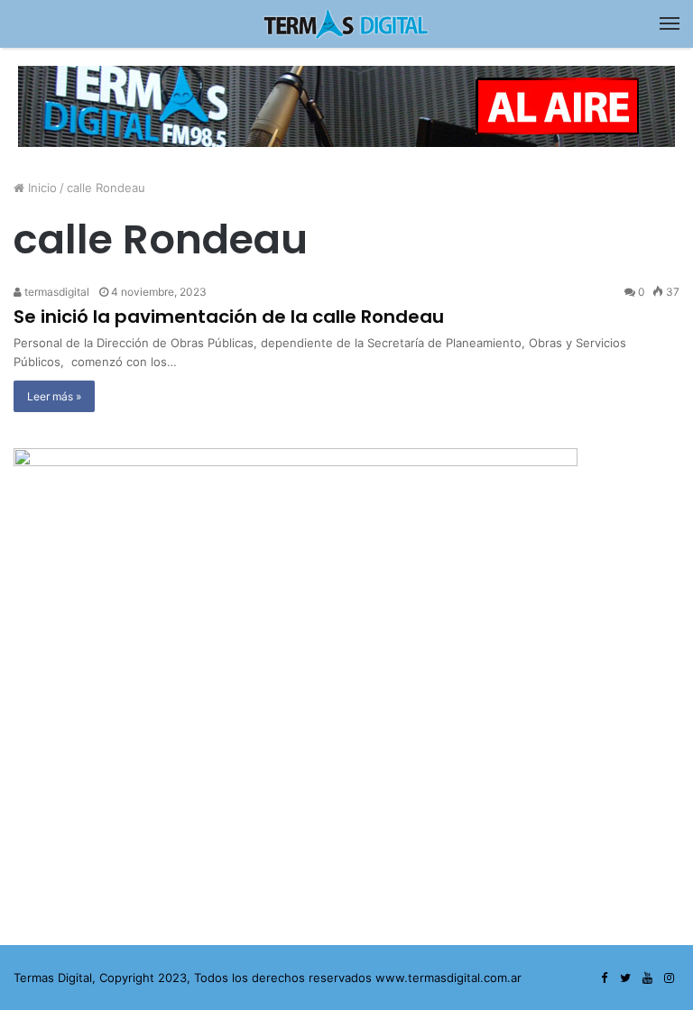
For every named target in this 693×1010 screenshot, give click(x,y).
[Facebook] (603, 978)
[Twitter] (625, 978)
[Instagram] (668, 978)
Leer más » (54, 396)
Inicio (40, 187)
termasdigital (55, 291)
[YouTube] (647, 978)
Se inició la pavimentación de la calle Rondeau (229, 316)
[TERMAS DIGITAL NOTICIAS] (346, 24)
